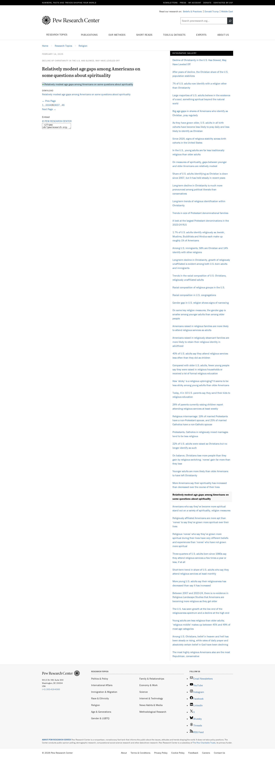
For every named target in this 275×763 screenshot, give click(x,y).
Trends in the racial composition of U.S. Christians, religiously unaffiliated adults (199, 277)
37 (58, 105)
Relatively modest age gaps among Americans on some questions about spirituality (86, 94)
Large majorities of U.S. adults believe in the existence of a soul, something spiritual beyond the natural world (201, 99)
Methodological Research (152, 711)
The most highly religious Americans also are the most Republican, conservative (201, 654)
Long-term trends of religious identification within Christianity (199, 203)
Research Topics (57, 34)
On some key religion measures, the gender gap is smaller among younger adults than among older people (199, 314)
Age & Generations (101, 711)
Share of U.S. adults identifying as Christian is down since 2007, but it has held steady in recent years (200, 175)
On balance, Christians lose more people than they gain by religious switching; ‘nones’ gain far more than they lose (201, 459)
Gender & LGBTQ (100, 718)
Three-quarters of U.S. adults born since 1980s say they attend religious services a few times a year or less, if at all (199, 557)
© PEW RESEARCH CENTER (57, 121)
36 (55, 105)
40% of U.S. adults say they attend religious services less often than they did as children (200, 355)
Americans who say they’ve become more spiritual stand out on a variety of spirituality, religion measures (201, 508)
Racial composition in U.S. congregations (194, 295)
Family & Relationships (151, 678)
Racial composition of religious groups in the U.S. (199, 287)
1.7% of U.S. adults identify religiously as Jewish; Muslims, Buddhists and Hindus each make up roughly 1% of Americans (199, 236)
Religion (95, 705)
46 (63, 105)
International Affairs (101, 685)
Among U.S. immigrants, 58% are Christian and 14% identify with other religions (200, 250)
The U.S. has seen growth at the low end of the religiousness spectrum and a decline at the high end (201, 611)
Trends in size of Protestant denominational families (200, 213)
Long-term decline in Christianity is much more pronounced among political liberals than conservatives (197, 189)
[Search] (230, 20)
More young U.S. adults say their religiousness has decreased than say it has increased (199, 583)
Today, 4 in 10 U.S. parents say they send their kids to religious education (201, 395)
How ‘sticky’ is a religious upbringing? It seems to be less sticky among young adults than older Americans (201, 383)
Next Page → (49, 109)
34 (49, 105)
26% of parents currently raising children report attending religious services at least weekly (198, 406)
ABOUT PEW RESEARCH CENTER (56, 739)
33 (46, 105)
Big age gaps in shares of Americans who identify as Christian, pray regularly (200, 113)
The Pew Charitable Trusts (204, 742)
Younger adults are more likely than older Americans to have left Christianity (200, 473)
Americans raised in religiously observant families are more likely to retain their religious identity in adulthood (201, 341)
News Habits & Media (150, 705)
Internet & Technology (151, 698)
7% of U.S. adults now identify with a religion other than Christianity (200, 85)
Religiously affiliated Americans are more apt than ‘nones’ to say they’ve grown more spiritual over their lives (201, 522)
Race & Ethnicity (100, 698)
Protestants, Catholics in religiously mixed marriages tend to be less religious (200, 434)
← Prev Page (49, 100)
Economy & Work (148, 685)
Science (143, 691)
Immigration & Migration (104, 691)
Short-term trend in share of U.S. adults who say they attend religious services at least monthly (201, 571)
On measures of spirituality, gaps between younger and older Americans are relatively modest (200, 164)
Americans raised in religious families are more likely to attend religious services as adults (201, 328)
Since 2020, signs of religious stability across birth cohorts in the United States (199, 140)
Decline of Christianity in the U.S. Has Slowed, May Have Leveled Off (81, 60)
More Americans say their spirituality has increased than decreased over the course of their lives (200, 485)
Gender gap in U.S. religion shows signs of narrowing (201, 302)
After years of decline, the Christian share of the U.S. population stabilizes (200, 74)
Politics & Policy (99, 678)
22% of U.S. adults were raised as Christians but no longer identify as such (200, 445)
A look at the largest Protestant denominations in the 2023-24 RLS (201, 222)
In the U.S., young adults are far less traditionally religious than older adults (198, 152)
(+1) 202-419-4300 (51, 689)
